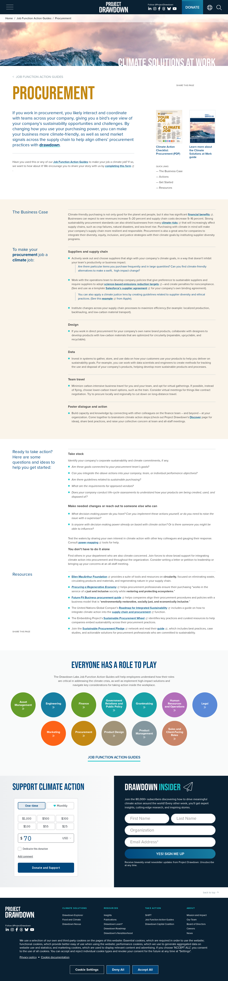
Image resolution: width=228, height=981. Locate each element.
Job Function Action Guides (34, 18)
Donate (192, 7)
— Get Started (164, 182)
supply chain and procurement (131, 612)
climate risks (170, 223)
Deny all (118, 969)
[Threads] (164, 8)
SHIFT (148, 915)
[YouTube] (175, 8)
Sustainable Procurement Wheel (124, 618)
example (107, 298)
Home (9, 18)
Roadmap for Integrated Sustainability (143, 608)
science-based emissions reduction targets (131, 284)
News (190, 933)
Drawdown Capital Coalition (159, 924)
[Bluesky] (169, 8)
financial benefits (199, 214)
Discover (195, 417)
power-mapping (88, 542)
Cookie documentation (55, 957)
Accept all (145, 969)
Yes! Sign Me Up (170, 853)
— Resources (164, 187)
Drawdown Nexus (71, 924)
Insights (108, 915)
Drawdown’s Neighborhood (118, 933)
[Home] (114, 7)
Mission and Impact (197, 915)
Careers (191, 928)
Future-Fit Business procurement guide (96, 597)
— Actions (162, 176)
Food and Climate (71, 919)
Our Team (192, 919)
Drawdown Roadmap (115, 928)
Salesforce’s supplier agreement (126, 288)
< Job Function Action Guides (37, 76)
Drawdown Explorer (72, 915)
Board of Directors (196, 924)
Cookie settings (87, 969)
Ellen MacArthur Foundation (89, 577)
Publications (110, 919)
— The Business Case (169, 171)
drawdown (49, 145)
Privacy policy (28, 957)
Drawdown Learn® (113, 924)
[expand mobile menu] (9, 7)
